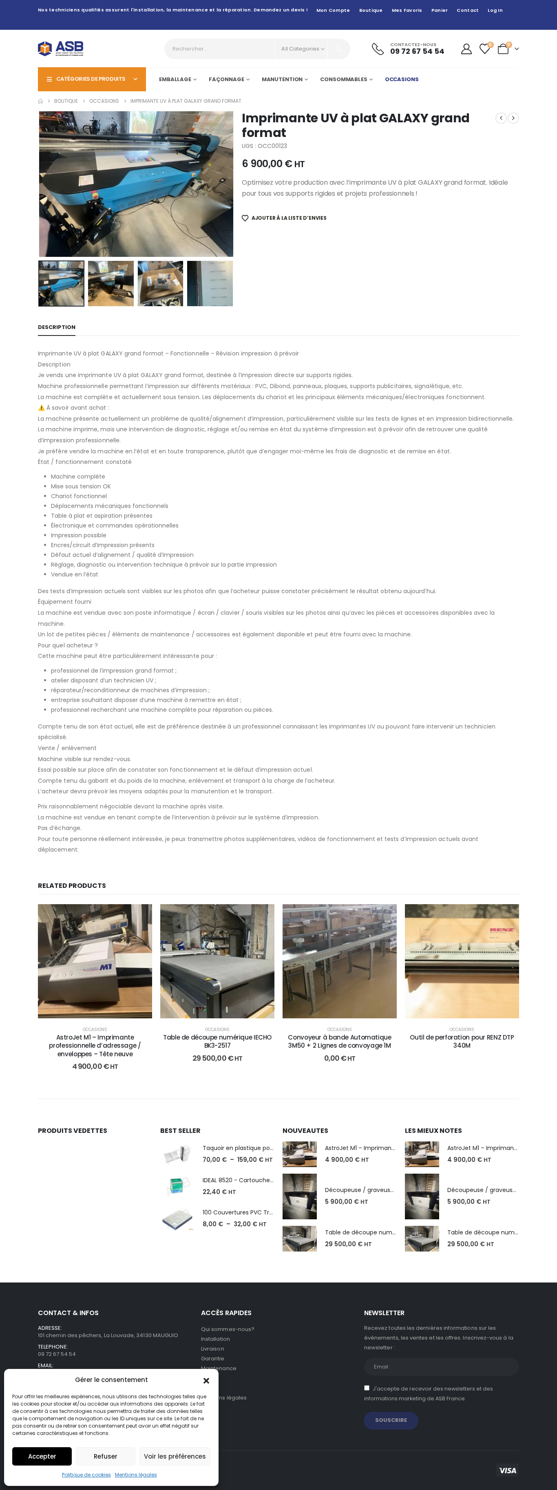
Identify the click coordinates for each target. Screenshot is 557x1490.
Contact (468, 10)
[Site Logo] (60, 48)
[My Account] (466, 49)
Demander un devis (346, 1010)
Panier (439, 10)
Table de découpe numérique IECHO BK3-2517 (217, 1041)
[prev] (501, 118)
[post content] (95, 961)
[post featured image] (177, 1154)
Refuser (105, 1456)
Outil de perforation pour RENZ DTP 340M (462, 1041)
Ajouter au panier (101, 1010)
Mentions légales (136, 1474)
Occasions (402, 79)
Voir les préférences (175, 1456)
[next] (513, 118)
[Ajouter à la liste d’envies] (140, 916)
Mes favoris (407, 10)
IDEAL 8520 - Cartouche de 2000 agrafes (260, 1180)
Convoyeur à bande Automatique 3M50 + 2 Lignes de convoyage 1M (339, 1041)
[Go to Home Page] (40, 101)
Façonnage (226, 79)
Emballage (175, 79)
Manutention (282, 79)
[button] (206, 1380)
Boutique (371, 10)
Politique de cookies (86, 1474)
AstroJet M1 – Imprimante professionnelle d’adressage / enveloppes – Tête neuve (95, 1045)
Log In (495, 10)
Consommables (343, 79)
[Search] (338, 49)
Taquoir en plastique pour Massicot (253, 1148)
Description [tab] (56, 327)
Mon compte (333, 10)
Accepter (42, 1456)
